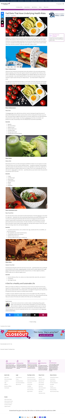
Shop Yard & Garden (42, 387)
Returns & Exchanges (8, 379)
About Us (6, 384)
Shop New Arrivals (42, 393)
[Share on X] (2, 16)
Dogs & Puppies (53, 380)
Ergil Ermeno (13, 15)
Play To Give (27, 0)
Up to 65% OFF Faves (46, 335)
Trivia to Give (29, 382)
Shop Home (41, 386)
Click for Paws (29, 384)
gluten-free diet (23, 269)
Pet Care (51, 386)
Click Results (6, 387)
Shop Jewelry (41, 389)
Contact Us (6, 380)
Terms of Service (19, 377)
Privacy (17, 379)
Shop (8, 0)
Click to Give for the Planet (32, 380)
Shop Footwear (41, 384)
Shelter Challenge (56, 0)
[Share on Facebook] (2, 13)
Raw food (39, 215)
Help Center (6, 377)
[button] (57, 3)
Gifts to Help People (8, 399)
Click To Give (3, 0)
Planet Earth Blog (53, 389)
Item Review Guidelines (20, 382)
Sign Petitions (21, 0)
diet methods (43, 83)
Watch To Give (41, 0)
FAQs (5, 382)
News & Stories (34, 0)
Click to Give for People (31, 379)
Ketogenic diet (10, 113)
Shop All (40, 377)
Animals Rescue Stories (54, 377)
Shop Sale (40, 391)
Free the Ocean (30, 387)
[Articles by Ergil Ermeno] (8, 304)
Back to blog (33, 321)
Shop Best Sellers (42, 379)
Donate (50, 0)
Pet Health (52, 384)
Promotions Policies (19, 380)
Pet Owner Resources (54, 382)
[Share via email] (2, 22)
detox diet (14, 169)
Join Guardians (14, 0)
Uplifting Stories (53, 387)
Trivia (46, 0)
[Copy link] (2, 19)
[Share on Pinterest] (2, 25)
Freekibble (29, 386)
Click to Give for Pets (31, 377)
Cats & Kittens (52, 379)
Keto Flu (9, 124)
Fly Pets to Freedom (8, 404)
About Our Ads (18, 384)
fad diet (24, 74)
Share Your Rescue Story (54, 391)
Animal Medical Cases (8, 402)
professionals (28, 117)
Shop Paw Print (41, 380)
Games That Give (30, 389)
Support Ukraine (7, 406)
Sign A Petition (30, 391)
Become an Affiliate (7, 386)
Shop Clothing (41, 382)
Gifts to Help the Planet (8, 401)
